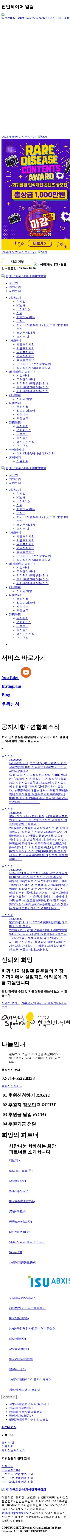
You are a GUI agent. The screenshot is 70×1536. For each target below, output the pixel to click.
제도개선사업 (25, 344)
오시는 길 (22, 336)
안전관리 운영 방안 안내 (32, 383)
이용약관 (22, 461)
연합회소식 (23, 430)
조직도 (20, 321)
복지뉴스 (22, 438)
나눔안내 (15, 402)
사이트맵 (15, 290)
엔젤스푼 (22, 418)
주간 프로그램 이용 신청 (32, 387)
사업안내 (15, 340)
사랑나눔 (22, 414)
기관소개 (15, 297)
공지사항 (22, 426)
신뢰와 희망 (24, 399)
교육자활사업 (25, 356)
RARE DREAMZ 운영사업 (33, 363)
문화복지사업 (25, 352)
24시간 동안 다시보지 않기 (19, 136)
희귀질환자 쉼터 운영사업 (33, 367)
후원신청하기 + (11, 1086)
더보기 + (14, 1160)
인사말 (20, 301)
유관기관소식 (25, 441)
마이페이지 (16, 449)
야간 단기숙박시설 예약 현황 (35, 453)
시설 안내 (22, 375)
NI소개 (21, 305)
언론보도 (22, 434)
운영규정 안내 (25, 379)
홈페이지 (15, 457)
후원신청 (22, 406)
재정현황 (15, 395)
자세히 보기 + (10, 1003)
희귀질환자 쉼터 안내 (23, 371)
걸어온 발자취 (25, 332)
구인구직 (22, 445)
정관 (19, 313)
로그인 (13, 283)
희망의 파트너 (25, 410)
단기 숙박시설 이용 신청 (32, 391)
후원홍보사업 (25, 360)
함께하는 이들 (25, 317)
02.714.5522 (8, 1427)
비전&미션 (23, 309)
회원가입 (15, 286)
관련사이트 (9, 1397)
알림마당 (15, 422)
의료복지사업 (25, 348)
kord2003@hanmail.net (15, 1512)
